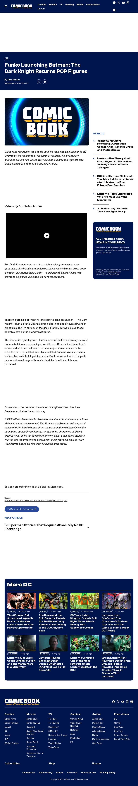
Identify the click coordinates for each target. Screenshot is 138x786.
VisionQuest (53, 747)
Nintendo (74, 729)
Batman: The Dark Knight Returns (37, 501)
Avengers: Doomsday (31, 747)
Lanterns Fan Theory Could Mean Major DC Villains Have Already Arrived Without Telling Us (114, 163)
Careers (72, 772)
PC (71, 742)
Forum (41, 9)
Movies (53, 4)
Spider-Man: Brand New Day (35, 732)
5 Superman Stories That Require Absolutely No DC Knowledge (44, 527)
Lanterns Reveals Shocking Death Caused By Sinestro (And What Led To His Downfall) (52, 664)
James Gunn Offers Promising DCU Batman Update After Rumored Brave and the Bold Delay (115, 145)
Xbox (72, 734)
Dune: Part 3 (32, 742)
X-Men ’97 (53, 731)
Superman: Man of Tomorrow (35, 754)
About (59, 772)
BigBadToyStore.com (50, 486)
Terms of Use (113, 272)
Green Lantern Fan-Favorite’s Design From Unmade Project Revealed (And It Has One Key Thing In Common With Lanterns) (116, 667)
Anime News (98, 718)
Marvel (8, 726)
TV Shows (107, 611)
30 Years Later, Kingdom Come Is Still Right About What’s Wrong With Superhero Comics (83, 621)
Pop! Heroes (57, 501)
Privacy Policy (114, 274)
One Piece (97, 743)
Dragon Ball (97, 722)
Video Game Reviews (76, 724)
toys (65, 501)
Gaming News (76, 718)
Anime (80, 4)
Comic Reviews (11, 722)
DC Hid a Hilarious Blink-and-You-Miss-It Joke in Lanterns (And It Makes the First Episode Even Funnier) (115, 181)
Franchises (121, 714)
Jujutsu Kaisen (99, 731)
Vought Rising (54, 743)
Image (7, 735)
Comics (42, 4)
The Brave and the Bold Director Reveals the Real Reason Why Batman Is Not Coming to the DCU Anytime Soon (52, 623)
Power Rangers (121, 735)
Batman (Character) (13, 501)
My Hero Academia (101, 739)
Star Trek (118, 731)
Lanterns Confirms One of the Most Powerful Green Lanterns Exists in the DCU (83, 664)
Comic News (10, 718)
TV (61, 4)
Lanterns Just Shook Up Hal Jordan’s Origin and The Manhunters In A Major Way (21, 662)
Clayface (30, 738)
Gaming (69, 4)
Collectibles (93, 4)
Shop (51, 763)
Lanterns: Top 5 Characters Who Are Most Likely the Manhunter (114, 197)
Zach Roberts (14, 79)
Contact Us (28, 772)
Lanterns (52, 739)
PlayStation (75, 738)
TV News (52, 718)
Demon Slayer (98, 726)
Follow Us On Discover (20, 509)
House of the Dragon (57, 735)
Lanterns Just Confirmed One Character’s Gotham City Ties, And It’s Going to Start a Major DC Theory (115, 623)
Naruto (95, 735)
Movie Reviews (33, 722)
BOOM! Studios (11, 743)
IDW (6, 739)
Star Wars (118, 726)
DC (7, 59)
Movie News (32, 718)
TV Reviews (53, 722)
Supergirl (31, 726)
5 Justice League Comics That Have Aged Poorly (112, 210)
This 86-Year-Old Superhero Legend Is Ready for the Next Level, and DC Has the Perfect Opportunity (20, 621)
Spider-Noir (53, 726)
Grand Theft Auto (122, 739)
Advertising (45, 772)
